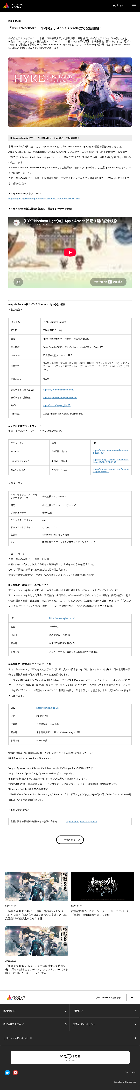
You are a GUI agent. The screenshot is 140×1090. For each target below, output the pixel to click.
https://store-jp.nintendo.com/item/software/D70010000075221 (111, 460)
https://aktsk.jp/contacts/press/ (81, 821)
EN (121, 5)
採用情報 (7, 1010)
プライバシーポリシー (84, 1024)
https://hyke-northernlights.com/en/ (60, 397)
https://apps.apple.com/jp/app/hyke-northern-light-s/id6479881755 (44, 198)
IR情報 (76, 1010)
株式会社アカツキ (12, 1024)
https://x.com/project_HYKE (57, 405)
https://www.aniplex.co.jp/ (61, 618)
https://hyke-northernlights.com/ (58, 389)
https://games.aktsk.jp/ (47, 708)
